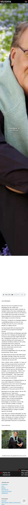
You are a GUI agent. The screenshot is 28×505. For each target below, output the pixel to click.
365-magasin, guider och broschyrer (11, 503)
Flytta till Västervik (6, 491)
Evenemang (5, 484)
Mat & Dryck (5, 490)
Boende (4, 488)
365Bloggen (5, 493)
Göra (3, 486)
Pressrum (4, 501)
